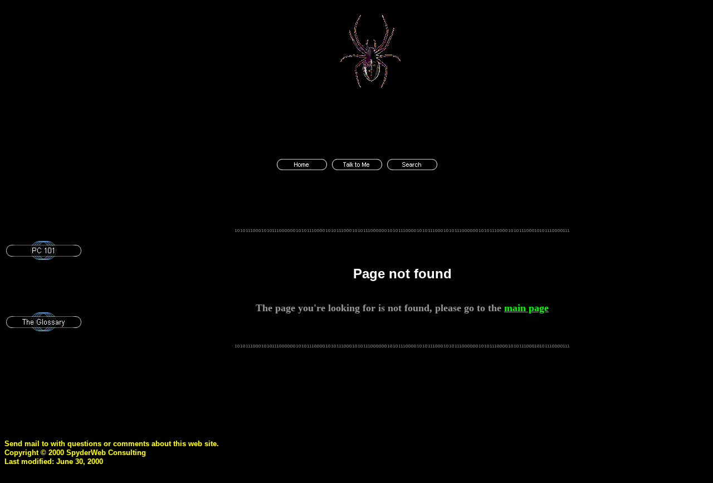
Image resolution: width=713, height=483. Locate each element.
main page (526, 307)
